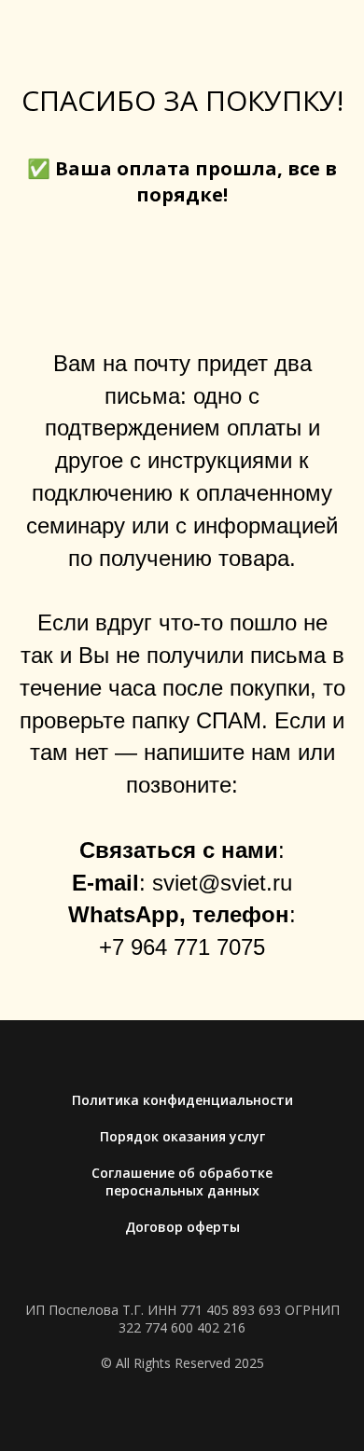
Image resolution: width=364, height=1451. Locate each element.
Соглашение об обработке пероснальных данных (182, 1181)
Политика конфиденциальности (182, 1100)
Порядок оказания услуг (182, 1136)
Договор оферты (182, 1227)
